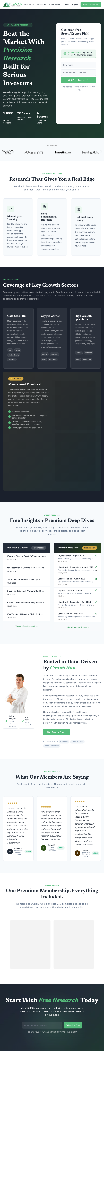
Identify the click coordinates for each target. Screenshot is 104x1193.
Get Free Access (76, 80)
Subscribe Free (73, 1025)
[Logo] (12, 4)
